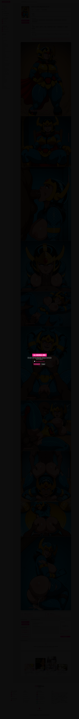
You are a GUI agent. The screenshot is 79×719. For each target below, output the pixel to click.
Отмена (43, 364)
